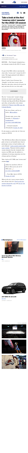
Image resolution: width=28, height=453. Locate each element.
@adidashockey (10, 120)
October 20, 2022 (17, 128)
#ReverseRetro (13, 112)
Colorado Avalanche (6, 13)
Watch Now (23, 2)
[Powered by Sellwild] (24, 323)
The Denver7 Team (11, 55)
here (7, 161)
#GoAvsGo (16, 118)
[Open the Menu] (2, 2)
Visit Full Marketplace (21, 239)
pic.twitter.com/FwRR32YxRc (13, 122)
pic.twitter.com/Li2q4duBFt (13, 171)
